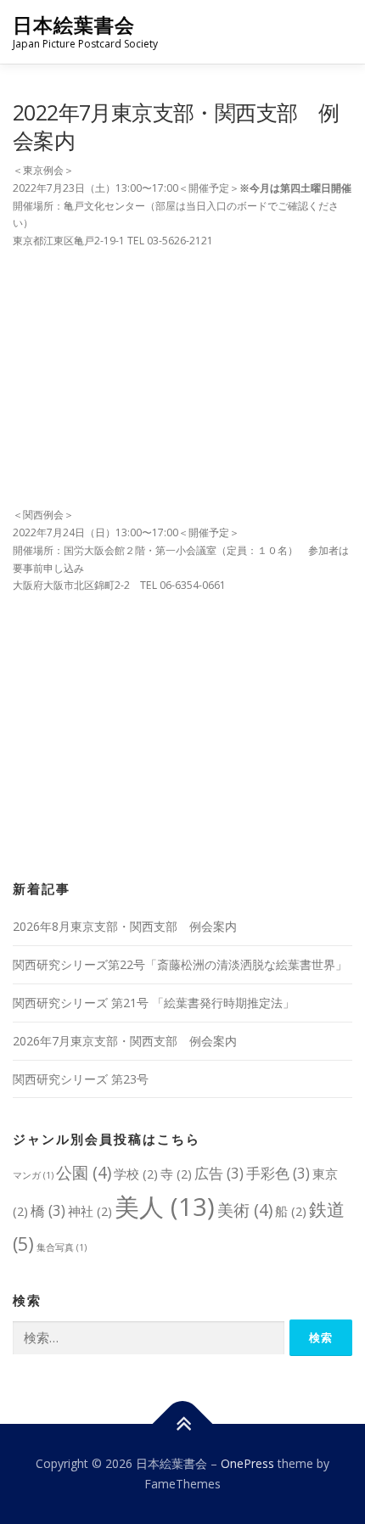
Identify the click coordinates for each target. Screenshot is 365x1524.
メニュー (337, 32)
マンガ (33, 1175)
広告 (219, 1173)
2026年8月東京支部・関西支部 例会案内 (125, 926)
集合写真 (61, 1247)
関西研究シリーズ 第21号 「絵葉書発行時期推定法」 (154, 1003)
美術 (244, 1209)
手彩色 (278, 1173)
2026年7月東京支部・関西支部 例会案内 (125, 1041)
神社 (90, 1210)
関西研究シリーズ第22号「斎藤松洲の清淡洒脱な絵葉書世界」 (180, 964)
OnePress (247, 1463)
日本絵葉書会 (74, 25)
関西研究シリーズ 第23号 (81, 1079)
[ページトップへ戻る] (183, 1424)
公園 (83, 1172)
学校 (136, 1173)
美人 (165, 1207)
